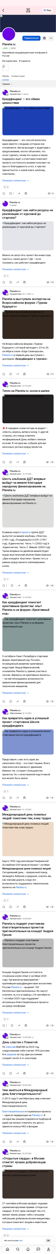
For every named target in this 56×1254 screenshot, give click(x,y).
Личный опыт (16, 94)
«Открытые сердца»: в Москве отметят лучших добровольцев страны (24, 1162)
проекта (25, 532)
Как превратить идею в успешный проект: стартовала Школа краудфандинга (25, 721)
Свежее (6, 84)
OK (48, 1240)
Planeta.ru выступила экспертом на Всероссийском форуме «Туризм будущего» (26, 302)
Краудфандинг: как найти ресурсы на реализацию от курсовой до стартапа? (27, 213)
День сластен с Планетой (19, 1042)
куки (21, 1240)
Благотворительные (13, 1111)
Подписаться (31, 38)
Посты (5, 76)
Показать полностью (14, 180)
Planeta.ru (15, 91)
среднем (11, 1054)
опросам (11, 1046)
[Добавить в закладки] (11, 282)
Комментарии (18, 76)
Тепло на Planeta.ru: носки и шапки (25, 391)
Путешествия (16, 294)
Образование (16, 713)
